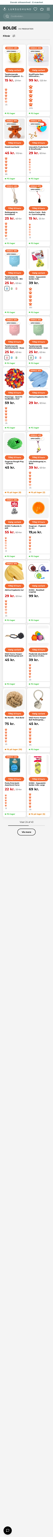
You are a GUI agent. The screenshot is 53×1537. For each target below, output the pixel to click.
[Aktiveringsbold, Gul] (14, 572)
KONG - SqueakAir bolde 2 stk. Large (37, 784)
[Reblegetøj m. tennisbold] (14, 194)
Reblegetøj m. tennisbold (11, 213)
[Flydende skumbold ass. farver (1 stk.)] (38, 635)
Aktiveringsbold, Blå (38, 397)
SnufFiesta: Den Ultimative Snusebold (36, 75)
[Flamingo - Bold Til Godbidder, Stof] (14, 378)
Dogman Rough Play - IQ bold (14, 462)
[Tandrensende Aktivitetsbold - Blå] (14, 259)
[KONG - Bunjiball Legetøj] (38, 572)
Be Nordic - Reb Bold (14, 718)
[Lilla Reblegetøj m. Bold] (38, 443)
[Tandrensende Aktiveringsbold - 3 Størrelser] (14, 56)
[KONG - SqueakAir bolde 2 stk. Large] (38, 765)
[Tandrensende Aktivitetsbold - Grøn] (12, 288)
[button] (42, 9)
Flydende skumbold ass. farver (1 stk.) (38, 655)
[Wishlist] (35, 9)
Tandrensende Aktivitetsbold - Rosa (14, 347)
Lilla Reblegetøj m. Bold (37, 462)
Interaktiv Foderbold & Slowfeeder (38, 148)
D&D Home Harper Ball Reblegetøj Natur (37, 719)
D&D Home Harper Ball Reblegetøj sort (14, 655)
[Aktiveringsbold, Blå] (38, 378)
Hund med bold (12, 147)
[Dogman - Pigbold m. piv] (38, 508)
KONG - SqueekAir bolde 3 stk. (37, 278)
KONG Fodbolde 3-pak (13, 527)
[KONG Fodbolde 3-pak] (14, 508)
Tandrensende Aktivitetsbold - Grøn (38, 347)
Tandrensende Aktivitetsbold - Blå (14, 278)
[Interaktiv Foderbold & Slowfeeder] (38, 129)
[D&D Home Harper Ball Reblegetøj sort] (14, 635)
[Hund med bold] (14, 129)
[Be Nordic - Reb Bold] (14, 699)
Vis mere (26, 832)
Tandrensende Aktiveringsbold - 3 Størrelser (13, 75)
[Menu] (48, 9)
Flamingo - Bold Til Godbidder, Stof (13, 398)
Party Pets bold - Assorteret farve (12, 784)
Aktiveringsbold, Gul (14, 590)
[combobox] (26, 16)
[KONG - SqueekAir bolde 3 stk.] (38, 259)
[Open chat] (8, 1530)
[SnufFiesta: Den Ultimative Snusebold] (38, 56)
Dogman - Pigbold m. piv (37, 527)
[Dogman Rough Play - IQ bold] (14, 443)
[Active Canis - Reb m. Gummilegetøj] (38, 194)
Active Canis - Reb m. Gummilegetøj (37, 213)
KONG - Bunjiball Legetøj (36, 591)
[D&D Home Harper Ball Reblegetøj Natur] (38, 699)
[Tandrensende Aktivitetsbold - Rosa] (16, 288)
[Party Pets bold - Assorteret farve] (14, 765)
